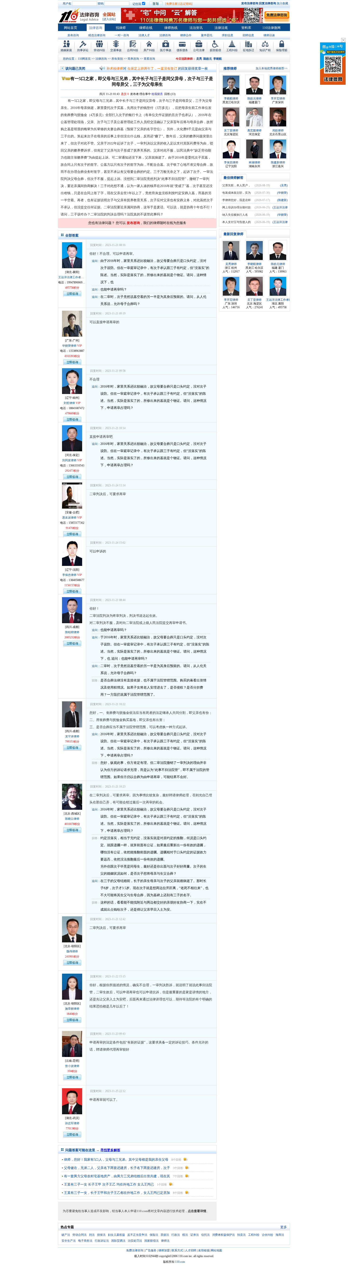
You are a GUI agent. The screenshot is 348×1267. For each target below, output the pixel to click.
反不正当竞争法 (137, 1234)
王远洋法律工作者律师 (72, 277)
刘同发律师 (69, 460)
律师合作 (186, 35)
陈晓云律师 (72, 818)
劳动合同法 (79, 1234)
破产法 (66, 1234)
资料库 (246, 28)
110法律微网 (271, 28)
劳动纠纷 (99, 50)
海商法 (280, 1234)
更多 (283, 1227)
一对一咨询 (122, 35)
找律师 (121, 28)
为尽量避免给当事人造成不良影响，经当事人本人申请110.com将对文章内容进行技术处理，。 (136, 1211)
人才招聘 (190, 1250)
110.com (180, 1261)
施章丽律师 (72, 1008)
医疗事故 (165, 50)
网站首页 (70, 28)
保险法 (154, 1234)
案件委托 (206, 35)
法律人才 (144, 35)
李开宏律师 (278, 98)
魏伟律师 (72, 951)
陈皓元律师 (254, 98)
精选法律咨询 (96, 35)
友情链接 (204, 1250)
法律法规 (221, 28)
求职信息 (227, 35)
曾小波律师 (72, 1066)
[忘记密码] (185, 3)
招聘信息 (248, 35)
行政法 (175, 1234)
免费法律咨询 (134, 1250)
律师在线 (145, 28)
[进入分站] (109, 19)
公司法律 (199, 50)
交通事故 (116, 50)
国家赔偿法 (151, 1240)
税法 (185, 1234)
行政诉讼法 (102, 1240)
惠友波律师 (69, 517)
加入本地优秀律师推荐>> (271, 68)
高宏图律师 (254, 130)
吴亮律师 (231, 264)
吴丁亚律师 (231, 130)
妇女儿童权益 (116, 1234)
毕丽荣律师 (69, 345)
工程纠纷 (232, 50)
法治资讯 (196, 28)
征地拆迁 (248, 50)
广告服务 (150, 1250)
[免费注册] (171, 3)
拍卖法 (241, 1234)
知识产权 (265, 50)
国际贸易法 (118, 1240)
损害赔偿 (215, 50)
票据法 (165, 1234)
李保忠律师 (69, 575)
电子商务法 (85, 1240)
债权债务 (182, 50)
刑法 (92, 1234)
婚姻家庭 (66, 50)
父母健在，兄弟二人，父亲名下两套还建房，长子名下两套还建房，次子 (117, 1168)
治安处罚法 (135, 1240)
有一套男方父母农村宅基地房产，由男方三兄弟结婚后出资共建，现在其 (117, 1176)
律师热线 (171, 28)
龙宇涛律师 (72, 736)
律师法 (165, 1240)
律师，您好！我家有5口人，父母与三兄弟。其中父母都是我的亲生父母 (116, 1159)
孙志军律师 (72, 1123)
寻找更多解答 (110, 1150)
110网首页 (84, 58)
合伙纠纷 (267, 1234)
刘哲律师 (69, 403)
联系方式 (177, 1250)
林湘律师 (254, 162)
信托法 (205, 1234)
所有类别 (117, 58)
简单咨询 (133, 58)
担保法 (101, 1234)
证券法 (194, 1234)
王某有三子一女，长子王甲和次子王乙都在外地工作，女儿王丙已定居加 (117, 1193)
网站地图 (216, 1250)
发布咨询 (73, 35)
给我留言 (157, 94)
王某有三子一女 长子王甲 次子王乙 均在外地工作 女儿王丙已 (109, 1184)
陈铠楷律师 (72, 632)
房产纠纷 (149, 50)
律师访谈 (269, 35)
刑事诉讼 (83, 50)
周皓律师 (278, 130)
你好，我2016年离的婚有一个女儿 (152, 68)
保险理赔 (281, 50)
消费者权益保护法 (223, 1234)
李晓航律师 (231, 98)
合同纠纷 (132, 50)
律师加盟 (164, 1250)
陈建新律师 (278, 162)
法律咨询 (95, 28)
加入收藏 (282, 3)
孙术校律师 (115, 68)
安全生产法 (69, 1240)
